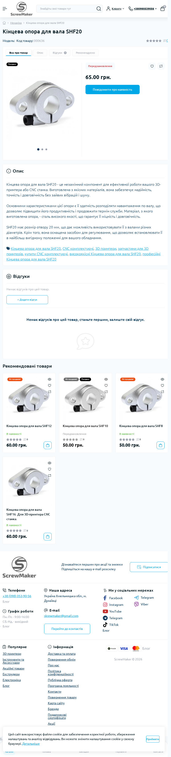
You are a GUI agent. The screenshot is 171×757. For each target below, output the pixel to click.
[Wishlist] (49, 385)
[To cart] (48, 445)
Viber (144, 604)
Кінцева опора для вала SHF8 (141, 426)
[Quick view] (49, 379)
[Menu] (5, 8)
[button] (38, 149)
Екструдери (11, 674)
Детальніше (31, 743)
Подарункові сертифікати (57, 716)
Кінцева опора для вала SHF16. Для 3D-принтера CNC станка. (28, 514)
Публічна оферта (60, 680)
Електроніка (12, 680)
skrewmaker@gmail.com (61, 616)
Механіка (16, 22)
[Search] (99, 8)
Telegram (147, 597)
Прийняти (152, 739)
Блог (6, 601)
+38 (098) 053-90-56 (17, 596)
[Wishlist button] (152, 66)
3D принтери (105, 248)
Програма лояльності (63, 686)
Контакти (54, 691)
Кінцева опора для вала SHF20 (36, 248)
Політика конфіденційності (61, 672)
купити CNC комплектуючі (46, 254)
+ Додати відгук (27, 299)
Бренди (53, 709)
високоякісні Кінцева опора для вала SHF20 (105, 254)
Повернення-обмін (61, 659)
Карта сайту (56, 703)
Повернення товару (62, 697)
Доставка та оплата (61, 653)
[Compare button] (161, 66)
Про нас (53, 665)
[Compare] (49, 391)
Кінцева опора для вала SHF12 (29, 426)
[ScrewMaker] (28, 567)
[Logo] (22, 9)
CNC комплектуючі (78, 248)
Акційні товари (13, 668)
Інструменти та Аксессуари (13, 661)
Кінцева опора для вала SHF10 (85, 426)
